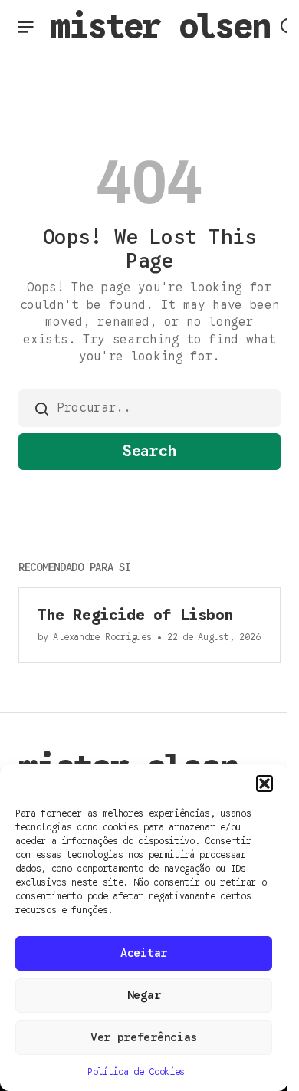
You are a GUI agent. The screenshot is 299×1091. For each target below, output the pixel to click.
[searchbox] (149, 407)
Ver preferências (143, 1037)
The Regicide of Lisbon (135, 615)
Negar (144, 995)
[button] (264, 783)
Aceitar (143, 953)
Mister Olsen (160, 26)
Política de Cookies (136, 1071)
